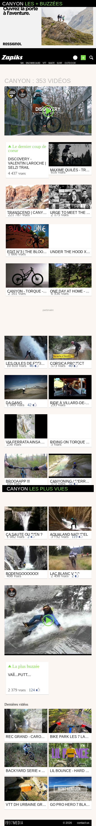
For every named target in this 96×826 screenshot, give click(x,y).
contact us (83, 822)
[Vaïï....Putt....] (48, 620)
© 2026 (67, 822)
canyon (37, 489)
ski (22, 63)
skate (51, 63)
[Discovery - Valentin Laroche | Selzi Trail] (48, 110)
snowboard (33, 63)
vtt (44, 63)
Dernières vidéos (16, 704)
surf (59, 63)
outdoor (70, 63)
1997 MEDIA (15, 823)
